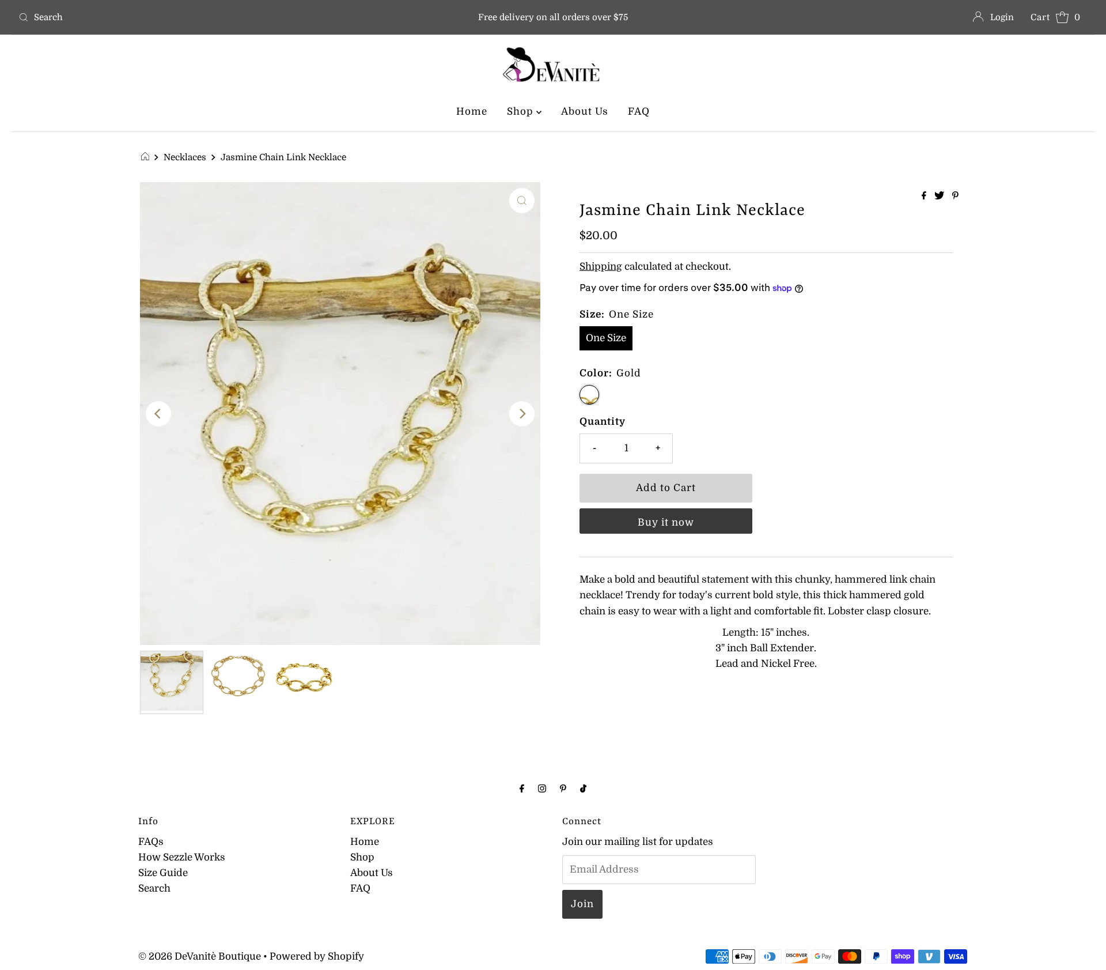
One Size (606, 338)
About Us (584, 111)
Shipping (600, 266)
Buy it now (666, 522)
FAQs (151, 841)
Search (154, 888)
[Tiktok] (583, 788)
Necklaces (185, 157)
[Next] (522, 414)
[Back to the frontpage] (146, 157)
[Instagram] (542, 788)
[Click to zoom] (522, 200)
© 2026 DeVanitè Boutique (199, 956)
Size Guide (163, 872)
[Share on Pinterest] (955, 196)
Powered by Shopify (317, 956)
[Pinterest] (563, 788)
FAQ (639, 111)
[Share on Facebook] (925, 196)
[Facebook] (522, 788)
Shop (521, 111)
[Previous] (158, 414)
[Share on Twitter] (940, 196)
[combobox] (190, 17)
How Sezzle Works (181, 857)
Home (471, 111)
